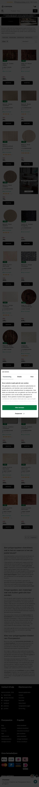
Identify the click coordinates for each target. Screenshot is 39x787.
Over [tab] (32, 376)
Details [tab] (19, 376)
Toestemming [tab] (7, 376)
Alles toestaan (19, 407)
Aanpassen (18, 413)
